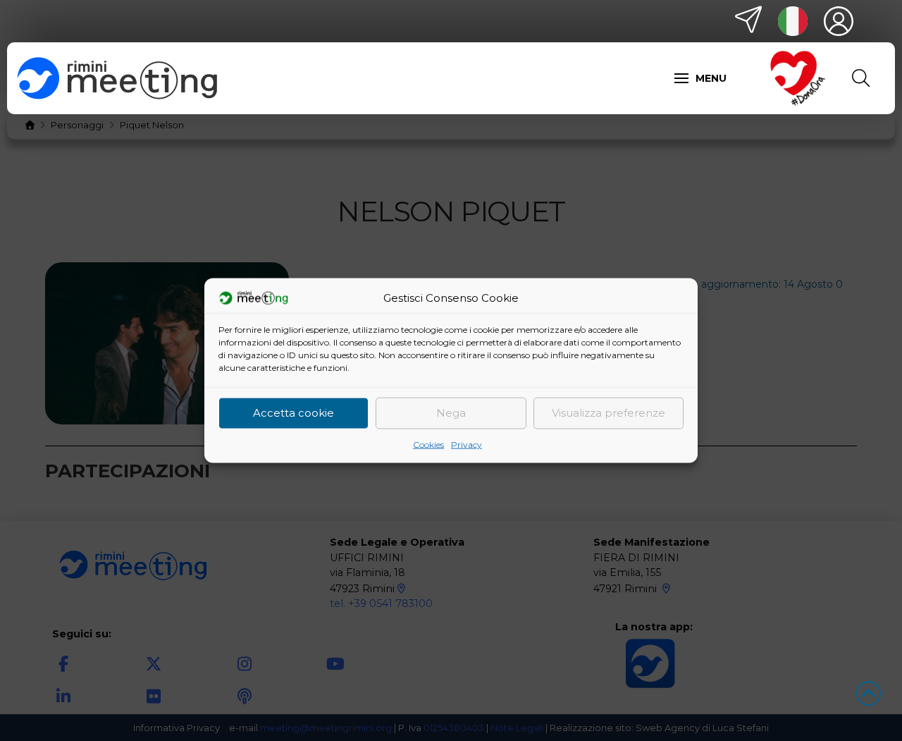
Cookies (428, 444)
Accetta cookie (293, 413)
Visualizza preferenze (608, 413)
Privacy (466, 444)
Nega (451, 413)
